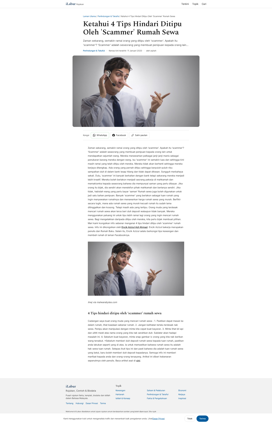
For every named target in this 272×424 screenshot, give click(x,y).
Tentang (69, 403)
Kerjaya (181, 394)
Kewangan (120, 390)
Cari (204, 4)
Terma (103, 403)
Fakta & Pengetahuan (157, 398)
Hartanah (120, 394)
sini (138, 360)
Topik (195, 4)
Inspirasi (182, 398)
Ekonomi (182, 390)
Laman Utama (89, 16)
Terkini (185, 4)
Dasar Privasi (92, 403)
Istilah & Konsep (123, 398)
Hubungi (79, 403)
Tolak (189, 418)
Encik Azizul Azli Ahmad (134, 227)
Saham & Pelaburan (156, 390)
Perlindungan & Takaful (108, 16)
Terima (202, 418)
